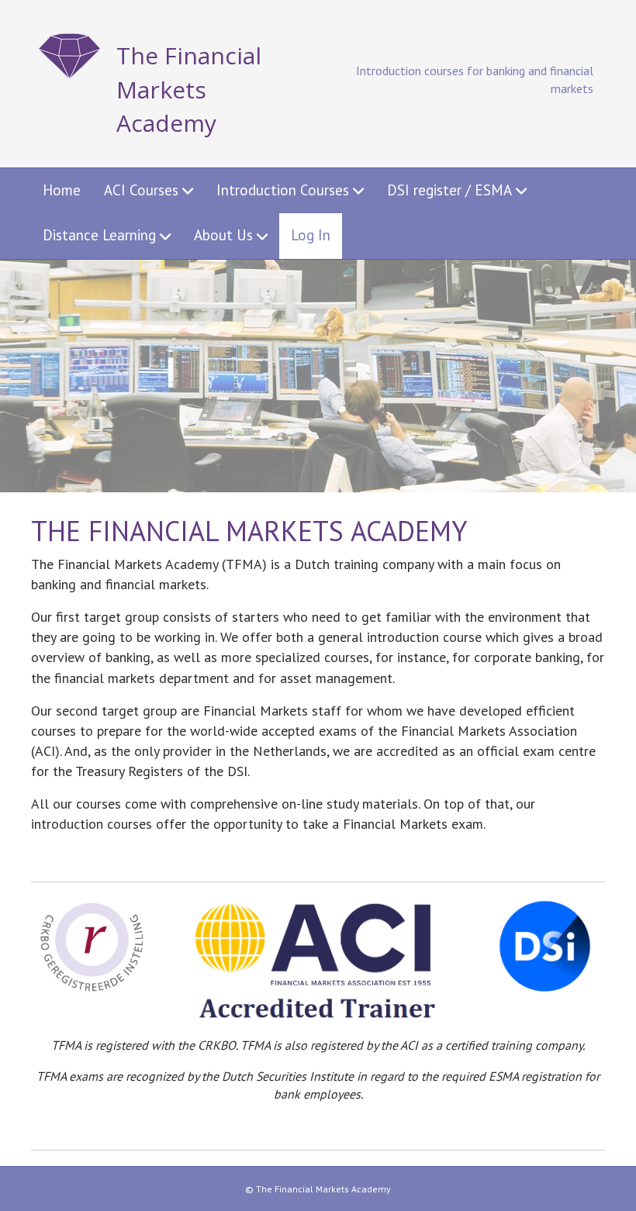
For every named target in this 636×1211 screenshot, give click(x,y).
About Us (223, 235)
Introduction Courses (282, 190)
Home (62, 190)
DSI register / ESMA (449, 190)
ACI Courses (141, 190)
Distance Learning (99, 235)
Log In (310, 235)
